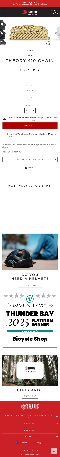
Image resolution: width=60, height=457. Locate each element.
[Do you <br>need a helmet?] (30, 252)
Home (29, 55)
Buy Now (30, 396)
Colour (30, 86)
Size (29, 98)
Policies (29, 430)
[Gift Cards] (30, 370)
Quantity (30, 106)
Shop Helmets (30, 285)
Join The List (29, 437)
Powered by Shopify (30, 455)
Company (29, 424)
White (30, 90)
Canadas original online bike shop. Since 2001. (29, 416)
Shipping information (30, 159)
